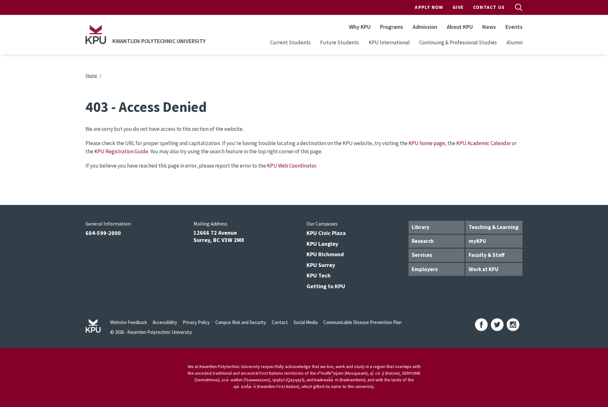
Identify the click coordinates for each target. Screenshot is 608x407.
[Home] (96, 34)
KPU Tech (319, 275)
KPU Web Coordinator (291, 165)
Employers (425, 269)
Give (458, 7)
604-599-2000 (103, 233)
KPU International (389, 42)
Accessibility (165, 322)
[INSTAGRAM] (513, 324)
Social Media (306, 322)
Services (422, 254)
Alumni (514, 42)
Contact (280, 322)
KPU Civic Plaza (326, 233)
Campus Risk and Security (240, 322)
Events (513, 26)
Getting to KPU (326, 286)
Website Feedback (128, 322)
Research (423, 241)
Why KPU (359, 26)
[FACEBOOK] (481, 324)
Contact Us (489, 7)
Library (420, 227)
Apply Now (429, 7)
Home (91, 76)
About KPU (460, 26)
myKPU (477, 241)
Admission (425, 26)
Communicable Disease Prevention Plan (362, 322)
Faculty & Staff (486, 254)
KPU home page (426, 143)
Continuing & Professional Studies (458, 42)
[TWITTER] (497, 324)
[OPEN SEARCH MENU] (518, 7)
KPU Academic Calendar (483, 143)
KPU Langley (322, 243)
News (489, 26)
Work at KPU (483, 269)
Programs (391, 26)
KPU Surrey (321, 265)
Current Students (290, 42)
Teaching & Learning (494, 227)
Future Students (339, 42)
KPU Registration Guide (121, 151)
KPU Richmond (325, 254)
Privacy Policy (196, 322)
